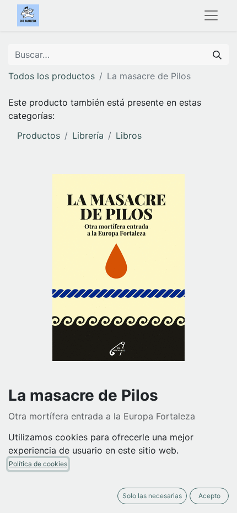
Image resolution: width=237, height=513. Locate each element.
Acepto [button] (209, 496)
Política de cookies (38, 464)
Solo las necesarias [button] (152, 496)
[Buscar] (217, 54)
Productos (38, 135)
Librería (88, 135)
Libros (129, 135)
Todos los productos (51, 75)
